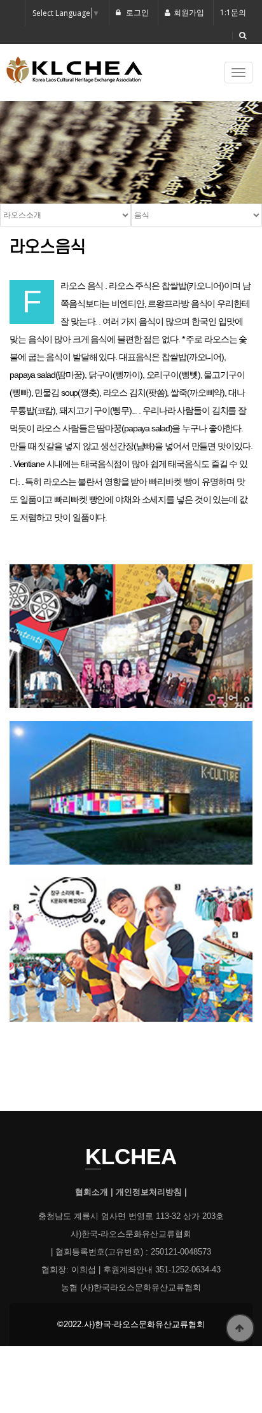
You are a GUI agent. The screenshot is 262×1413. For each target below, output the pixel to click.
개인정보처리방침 (149, 1192)
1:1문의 (233, 12)
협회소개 (91, 1192)
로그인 (136, 12)
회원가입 (189, 12)
